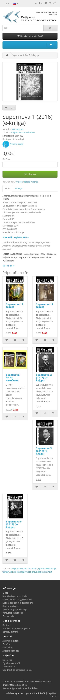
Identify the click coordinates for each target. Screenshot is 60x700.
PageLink (52, 693)
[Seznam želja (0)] (46, 3)
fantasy (5, 571)
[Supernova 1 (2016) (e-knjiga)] (30, 81)
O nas (5, 592)
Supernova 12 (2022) (14, 305)
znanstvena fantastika (27, 568)
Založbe (6, 644)
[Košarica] (50, 3)
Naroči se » (8, 265)
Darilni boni (8, 647)
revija (13, 568)
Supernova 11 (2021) (44, 305)
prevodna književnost (42, 571)
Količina (6, 159)
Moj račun (7, 660)
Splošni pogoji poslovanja (14, 609)
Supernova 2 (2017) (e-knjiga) (44, 377)
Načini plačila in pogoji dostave (17, 599)
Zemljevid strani (10, 631)
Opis (7, 188)
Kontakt (6, 625)
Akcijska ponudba (10, 650)
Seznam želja (8, 666)
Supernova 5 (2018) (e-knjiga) (14, 524)
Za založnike (8, 616)
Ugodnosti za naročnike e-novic (17, 670)
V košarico (30, 174)
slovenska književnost (20, 571)
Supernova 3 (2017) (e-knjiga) (44, 450)
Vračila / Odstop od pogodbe (16, 628)
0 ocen (19, 181)
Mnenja (18, 188)
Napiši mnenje (31, 181)
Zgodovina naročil (11, 663)
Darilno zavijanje (10, 606)
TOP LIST (53, 696)
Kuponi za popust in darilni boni (17, 602)
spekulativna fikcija (47, 568)
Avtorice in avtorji (10, 640)
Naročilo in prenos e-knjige (15, 596)
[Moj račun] (40, 3)
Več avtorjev (18, 129)
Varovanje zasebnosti (12, 612)
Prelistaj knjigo (16, 144)
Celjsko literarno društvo (23, 132)
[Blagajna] (55, 3)
